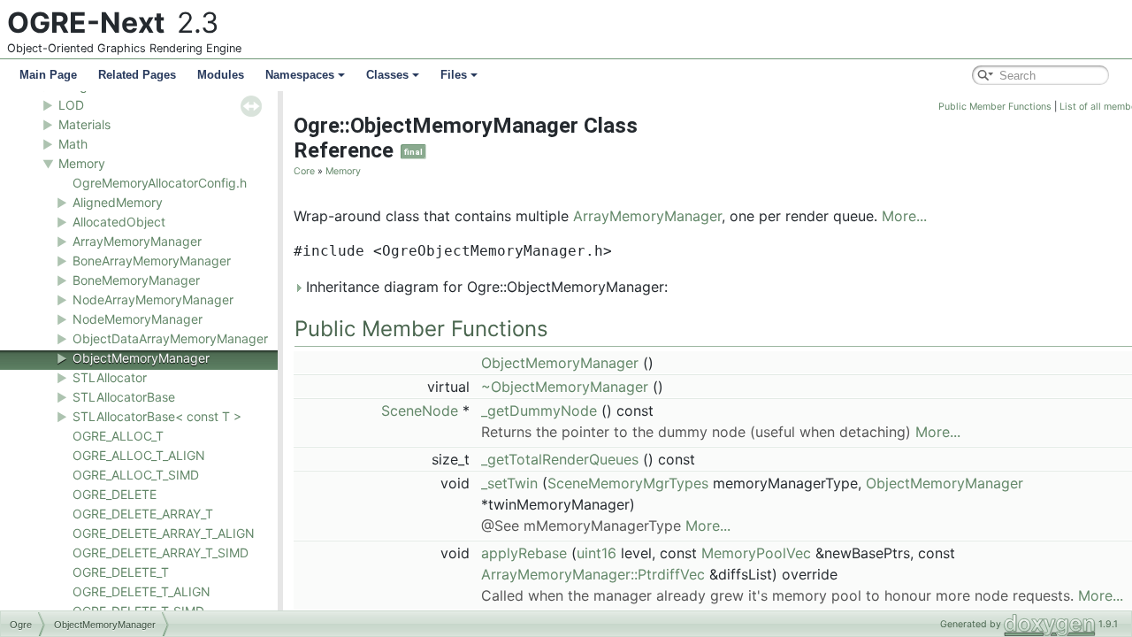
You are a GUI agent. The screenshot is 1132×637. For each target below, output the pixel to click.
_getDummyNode (539, 410)
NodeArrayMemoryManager (153, 299)
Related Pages (137, 74)
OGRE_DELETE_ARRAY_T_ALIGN (164, 533)
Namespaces (299, 74)
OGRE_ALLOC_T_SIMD (136, 474)
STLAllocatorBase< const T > (157, 416)
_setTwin (509, 483)
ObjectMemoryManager (141, 357)
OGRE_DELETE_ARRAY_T (143, 513)
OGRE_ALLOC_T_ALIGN (139, 455)
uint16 (596, 553)
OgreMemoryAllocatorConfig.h (160, 182)
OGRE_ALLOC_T (118, 435)
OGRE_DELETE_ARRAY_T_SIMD (161, 552)
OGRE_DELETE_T (121, 571)
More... (904, 216)
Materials (84, 124)
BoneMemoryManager (136, 280)
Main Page (48, 74)
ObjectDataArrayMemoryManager (170, 338)
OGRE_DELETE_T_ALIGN (141, 591)
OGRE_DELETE (115, 494)
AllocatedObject (119, 221)
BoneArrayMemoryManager (152, 260)
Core (304, 171)
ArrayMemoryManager (137, 241)
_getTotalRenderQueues (560, 459)
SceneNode (419, 410)
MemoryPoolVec (756, 553)
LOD (71, 104)
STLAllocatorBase (124, 396)
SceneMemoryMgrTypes (627, 483)
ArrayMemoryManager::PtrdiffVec (593, 574)
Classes (387, 74)
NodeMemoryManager (138, 318)
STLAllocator (110, 377)
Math (73, 143)
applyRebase (524, 553)
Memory (81, 163)
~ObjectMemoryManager (564, 386)
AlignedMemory (118, 202)
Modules (220, 74)
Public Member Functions (995, 106)
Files (453, 74)
